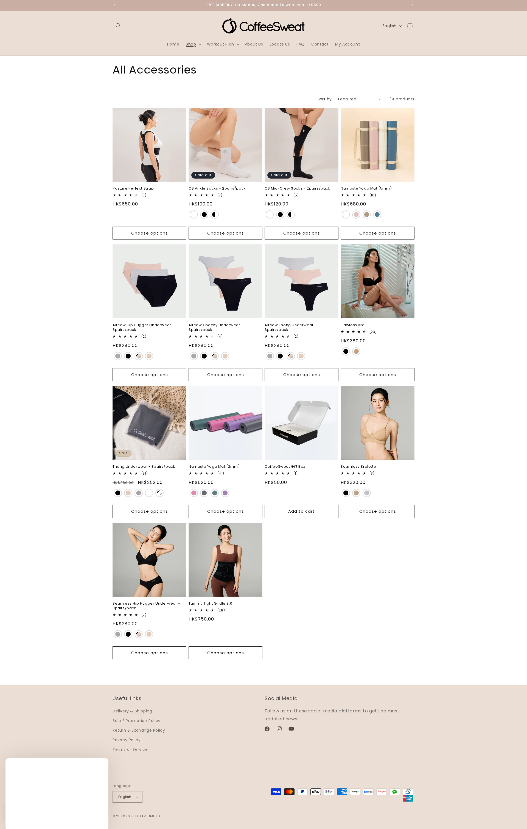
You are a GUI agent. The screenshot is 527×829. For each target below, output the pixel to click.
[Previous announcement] (114, 5)
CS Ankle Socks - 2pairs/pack (217, 188)
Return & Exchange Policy (139, 730)
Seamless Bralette (358, 466)
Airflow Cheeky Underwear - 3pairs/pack (216, 327)
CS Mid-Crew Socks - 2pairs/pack (297, 188)
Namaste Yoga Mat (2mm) (214, 466)
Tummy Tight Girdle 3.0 (210, 603)
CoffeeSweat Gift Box (285, 466)
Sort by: (325, 99)
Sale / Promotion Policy (137, 720)
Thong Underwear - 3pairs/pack (144, 466)
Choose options (149, 233)
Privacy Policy (127, 740)
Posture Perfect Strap (133, 188)
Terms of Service (130, 749)
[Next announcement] (413, 5)
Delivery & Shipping (132, 711)
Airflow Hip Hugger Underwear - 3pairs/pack (143, 327)
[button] (118, 26)
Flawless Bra (353, 325)
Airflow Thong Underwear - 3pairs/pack (291, 327)
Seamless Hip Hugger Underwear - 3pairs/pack (146, 606)
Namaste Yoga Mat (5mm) (366, 188)
